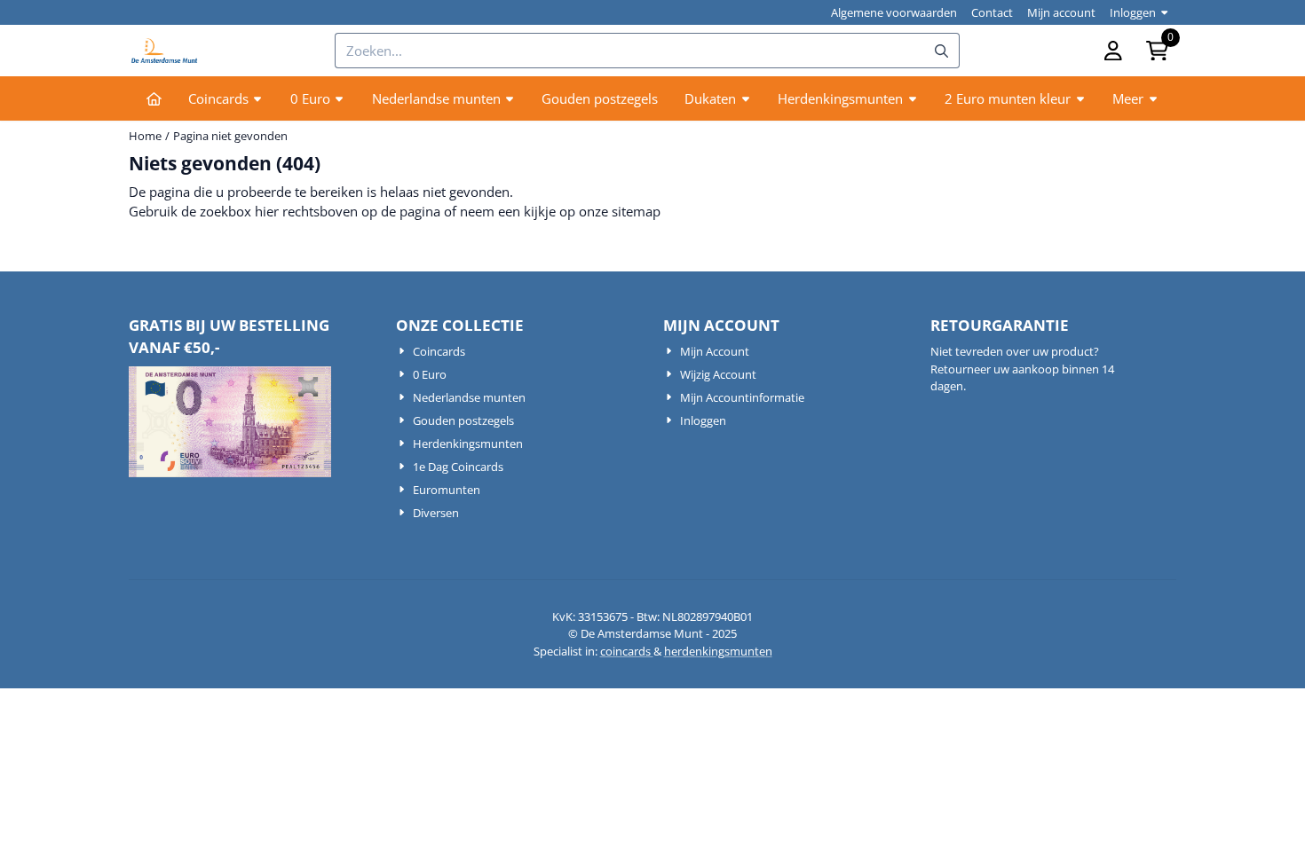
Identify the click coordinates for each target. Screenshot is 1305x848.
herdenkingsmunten (718, 651)
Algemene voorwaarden (894, 12)
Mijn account (1061, 12)
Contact (992, 12)
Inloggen (1133, 12)
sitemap (636, 211)
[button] (1113, 50)
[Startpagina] (154, 98)
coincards (626, 651)
